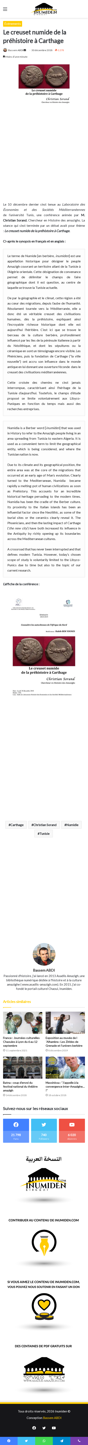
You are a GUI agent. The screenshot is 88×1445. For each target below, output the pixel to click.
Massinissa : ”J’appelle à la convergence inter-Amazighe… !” (65, 1086)
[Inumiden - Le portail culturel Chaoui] (44, 9)
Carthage (17, 825)
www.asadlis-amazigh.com (39, 984)
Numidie (72, 825)
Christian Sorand (44, 825)
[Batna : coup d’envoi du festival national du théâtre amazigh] (22, 1068)
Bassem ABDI (15, 50)
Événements (12, 23)
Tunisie (44, 833)
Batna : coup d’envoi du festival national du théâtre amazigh (20, 1086)
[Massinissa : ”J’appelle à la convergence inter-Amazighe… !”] (65, 1068)
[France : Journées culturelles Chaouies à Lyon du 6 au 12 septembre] (22, 1023)
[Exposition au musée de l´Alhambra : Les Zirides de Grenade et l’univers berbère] (65, 1023)
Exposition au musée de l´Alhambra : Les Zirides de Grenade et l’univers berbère (64, 1041)
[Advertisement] (44, 152)
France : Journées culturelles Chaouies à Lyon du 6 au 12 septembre (21, 1041)
